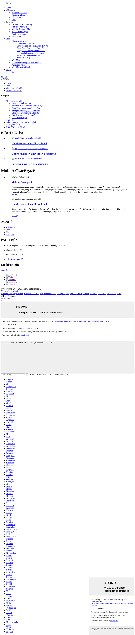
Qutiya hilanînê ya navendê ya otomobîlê (34, 153)
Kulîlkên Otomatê (31, 293)
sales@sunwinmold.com (16, 259)
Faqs (8, 232)
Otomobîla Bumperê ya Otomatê (30, 53)
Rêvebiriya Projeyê (20, 15)
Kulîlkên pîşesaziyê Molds (12, 293)
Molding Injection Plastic (22, 29)
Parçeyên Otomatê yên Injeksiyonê (54, 293)
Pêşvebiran (16, 17)
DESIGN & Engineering (22, 24)
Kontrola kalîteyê (19, 34)
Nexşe (3, 291)
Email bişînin (6, 298)
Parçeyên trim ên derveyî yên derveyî (32, 46)
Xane (8, 8)
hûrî (16, 194)
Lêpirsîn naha (6, 270)
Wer (8, 39)
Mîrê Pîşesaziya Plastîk (21, 67)
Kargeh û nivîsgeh (19, 12)
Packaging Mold (18, 65)
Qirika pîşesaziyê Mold (79, 293)
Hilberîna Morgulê (19, 27)
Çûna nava (10, 10)
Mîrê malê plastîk (114, 293)
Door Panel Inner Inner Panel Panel (31, 48)
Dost (14, 20)
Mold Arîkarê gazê (24, 58)
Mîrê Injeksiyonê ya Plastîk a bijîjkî (26, 62)
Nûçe (8, 69)
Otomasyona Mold (19, 41)
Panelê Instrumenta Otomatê (28, 55)
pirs (13, 194)
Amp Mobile (13, 291)
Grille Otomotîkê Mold (26, 43)
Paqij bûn (10, 72)
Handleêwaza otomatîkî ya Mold (29, 143)
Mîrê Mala (16, 60)
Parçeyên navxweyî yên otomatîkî (31, 50)
